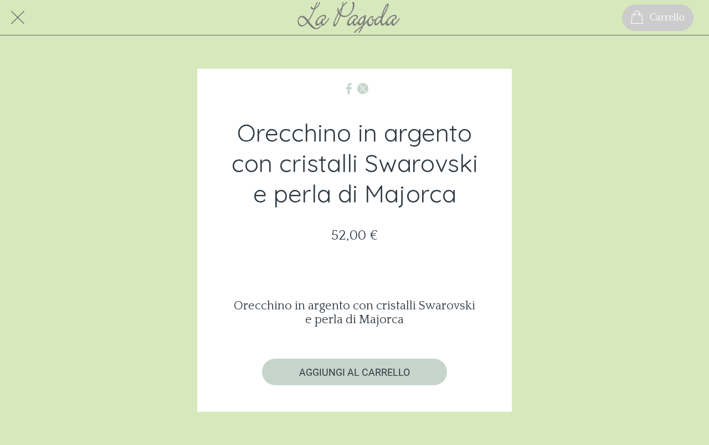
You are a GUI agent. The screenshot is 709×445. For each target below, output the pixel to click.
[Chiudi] (17, 17)
